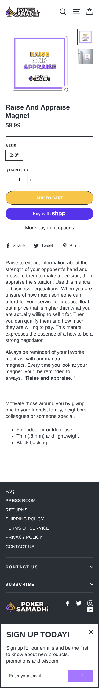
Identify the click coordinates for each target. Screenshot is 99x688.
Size (11, 146)
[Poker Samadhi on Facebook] (67, 603)
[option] (40, 63)
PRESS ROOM (20, 500)
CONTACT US (20, 546)
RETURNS (17, 510)
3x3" (14, 155)
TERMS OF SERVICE (27, 528)
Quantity (17, 170)
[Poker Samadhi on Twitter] (79, 603)
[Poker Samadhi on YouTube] (90, 609)
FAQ (10, 491)
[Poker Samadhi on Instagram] (90, 603)
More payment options (49, 227)
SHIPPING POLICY (25, 519)
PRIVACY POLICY (24, 537)
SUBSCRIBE (20, 584)
